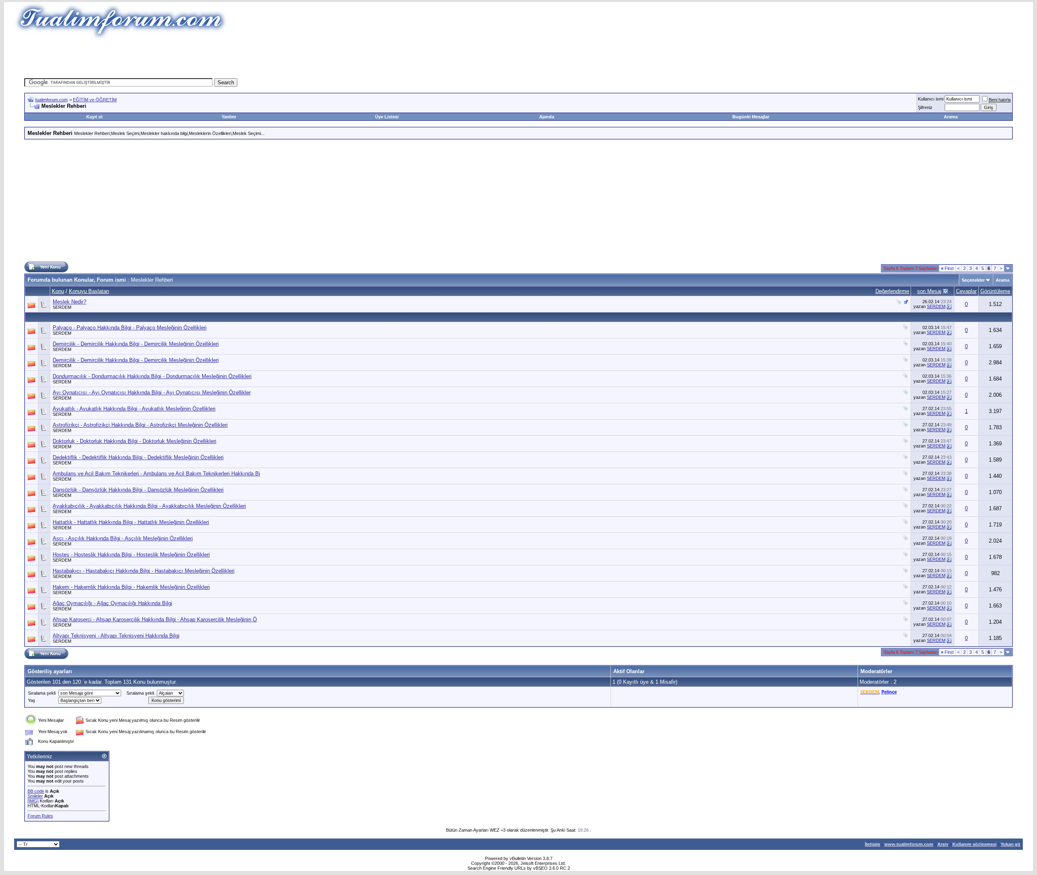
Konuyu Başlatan (89, 291)
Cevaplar (966, 291)
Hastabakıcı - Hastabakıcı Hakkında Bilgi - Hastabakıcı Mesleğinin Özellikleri (144, 571)
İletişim (872, 844)
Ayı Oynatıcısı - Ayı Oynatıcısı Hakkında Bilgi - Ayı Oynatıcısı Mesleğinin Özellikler (152, 392)
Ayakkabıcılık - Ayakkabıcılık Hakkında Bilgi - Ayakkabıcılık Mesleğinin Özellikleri (149, 506)
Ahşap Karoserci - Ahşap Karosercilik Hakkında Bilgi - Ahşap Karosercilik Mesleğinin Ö (155, 619)
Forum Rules (40, 815)
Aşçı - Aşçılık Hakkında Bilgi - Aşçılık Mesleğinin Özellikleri (123, 538)
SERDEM (62, 307)
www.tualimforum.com (908, 844)
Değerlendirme (892, 291)
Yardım (229, 116)
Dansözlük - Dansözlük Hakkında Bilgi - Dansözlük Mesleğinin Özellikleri (138, 490)
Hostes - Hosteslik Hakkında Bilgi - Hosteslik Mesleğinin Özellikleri (131, 555)
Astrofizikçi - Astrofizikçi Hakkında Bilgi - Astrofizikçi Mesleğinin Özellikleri (140, 425)
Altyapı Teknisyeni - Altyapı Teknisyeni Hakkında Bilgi (116, 636)
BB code (36, 791)
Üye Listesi (387, 116)
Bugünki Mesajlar (750, 116)
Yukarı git (1010, 844)
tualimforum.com (51, 99)
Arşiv (942, 844)
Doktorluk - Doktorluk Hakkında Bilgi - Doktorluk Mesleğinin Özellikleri (134, 441)
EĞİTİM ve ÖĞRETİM (95, 99)
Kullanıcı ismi (930, 98)
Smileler (35, 796)
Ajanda (546, 116)
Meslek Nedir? (69, 302)
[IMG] (33, 800)
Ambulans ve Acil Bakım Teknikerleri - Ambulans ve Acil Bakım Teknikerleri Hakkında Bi (156, 474)
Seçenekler (973, 280)
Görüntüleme (995, 291)
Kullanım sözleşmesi (974, 844)
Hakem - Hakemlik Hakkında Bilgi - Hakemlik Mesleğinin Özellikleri (131, 587)
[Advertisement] (370, 59)
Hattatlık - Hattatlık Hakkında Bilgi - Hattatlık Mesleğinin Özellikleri (131, 522)
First (947, 268)
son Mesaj (929, 291)
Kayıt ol (94, 116)
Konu (58, 291)
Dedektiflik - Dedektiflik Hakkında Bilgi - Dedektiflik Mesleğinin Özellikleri (138, 457)
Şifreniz (925, 107)
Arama (951, 116)
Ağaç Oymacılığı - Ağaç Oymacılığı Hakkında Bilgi (112, 603)
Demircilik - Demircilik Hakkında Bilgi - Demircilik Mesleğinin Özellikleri (136, 344)
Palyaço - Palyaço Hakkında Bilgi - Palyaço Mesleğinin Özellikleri (130, 328)
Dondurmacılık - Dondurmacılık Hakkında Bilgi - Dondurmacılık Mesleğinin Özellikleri (152, 376)
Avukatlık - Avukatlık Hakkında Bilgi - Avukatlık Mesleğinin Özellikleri (134, 409)
